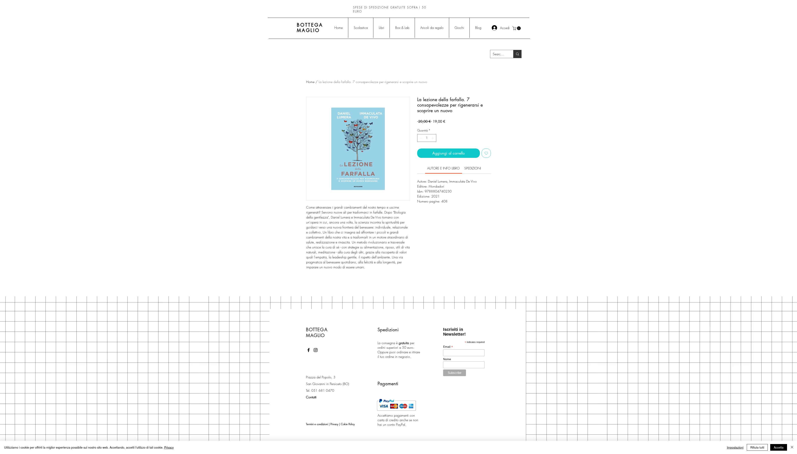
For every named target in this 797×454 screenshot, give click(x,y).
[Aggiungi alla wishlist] (486, 153)
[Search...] (517, 54)
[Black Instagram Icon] (315, 350)
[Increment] (433, 138)
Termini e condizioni (317, 424)
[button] (517, 28)
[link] (443, 168)
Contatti (311, 397)
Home (310, 82)
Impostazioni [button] (735, 447)
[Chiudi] (792, 447)
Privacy (334, 424)
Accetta (779, 447)
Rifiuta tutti (757, 447)
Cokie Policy (348, 424)
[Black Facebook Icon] (308, 350)
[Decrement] (420, 138)
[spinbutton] (426, 138)
